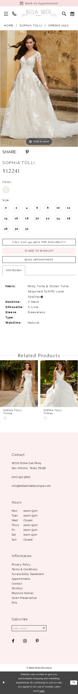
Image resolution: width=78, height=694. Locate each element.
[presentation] (19, 383)
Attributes (14, 270)
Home (9, 25)
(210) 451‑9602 (21, 477)
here (42, 691)
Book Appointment (39, 259)
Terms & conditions (25, 569)
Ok (74, 682)
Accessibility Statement (28, 574)
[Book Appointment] (72, 13)
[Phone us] (14, 13)
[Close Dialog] (3, 683)
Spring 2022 (58, 25)
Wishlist (17, 588)
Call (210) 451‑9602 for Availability (39, 242)
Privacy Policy (21, 564)
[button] (6, 13)
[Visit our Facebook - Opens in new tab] (13, 641)
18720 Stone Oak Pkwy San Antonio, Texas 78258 (29, 465)
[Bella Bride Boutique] (39, 13)
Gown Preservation (24, 598)
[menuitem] (6, 13)
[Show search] (64, 13)
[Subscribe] (43, 628)
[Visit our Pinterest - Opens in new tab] (37, 641)
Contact (17, 583)
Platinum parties (23, 593)
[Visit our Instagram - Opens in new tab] (25, 641)
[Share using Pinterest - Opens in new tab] (27, 152)
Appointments (21, 578)
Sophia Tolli (31, 25)
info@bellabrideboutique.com (31, 485)
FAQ (14, 602)
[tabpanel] (39, 88)
